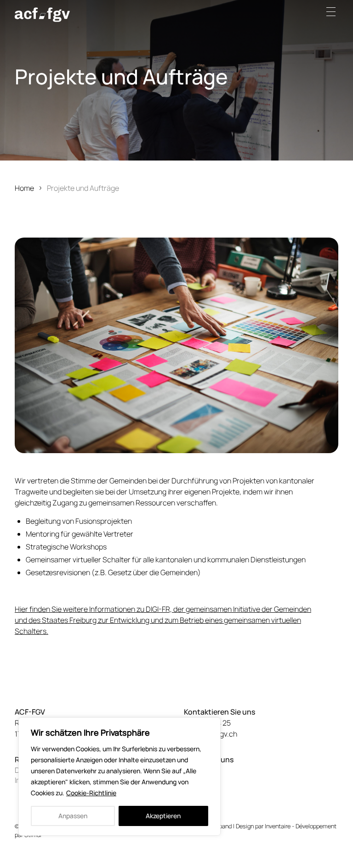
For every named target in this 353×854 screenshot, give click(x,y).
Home (24, 188)
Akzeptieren (163, 815)
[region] (119, 776)
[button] (333, 11)
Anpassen (72, 815)
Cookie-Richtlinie (91, 792)
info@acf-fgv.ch (210, 734)
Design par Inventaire (263, 826)
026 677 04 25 (207, 723)
